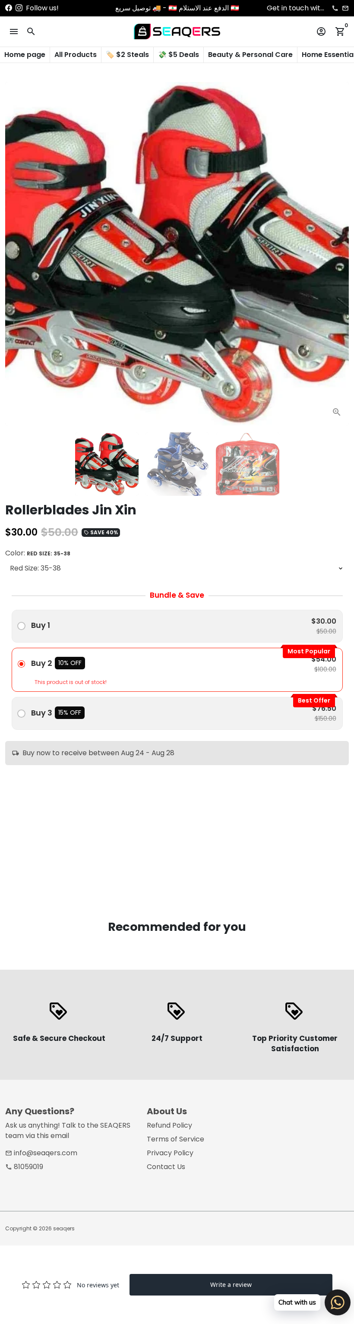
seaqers (64, 1228)
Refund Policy (169, 1125)
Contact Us (166, 1167)
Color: (37, 553)
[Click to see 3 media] (247, 464)
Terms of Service (175, 1139)
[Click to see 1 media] (107, 464)
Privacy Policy (170, 1153)
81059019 (24, 1167)
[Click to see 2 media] (177, 464)
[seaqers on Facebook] (8, 8)
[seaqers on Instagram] (19, 8)
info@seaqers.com (41, 1153)
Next (337, 254)
